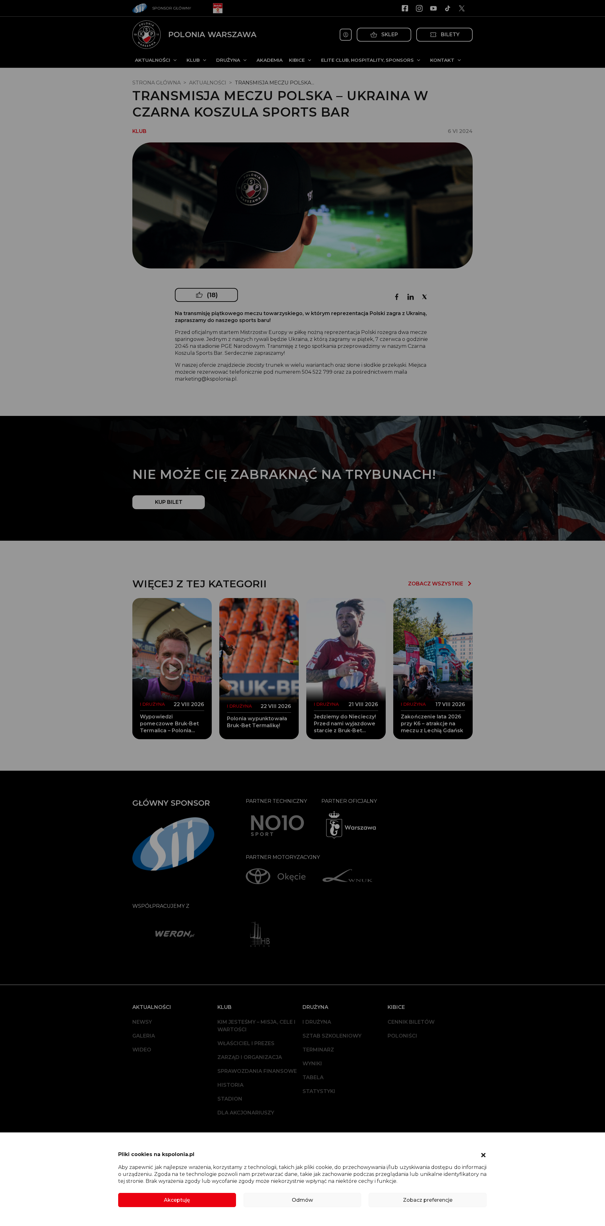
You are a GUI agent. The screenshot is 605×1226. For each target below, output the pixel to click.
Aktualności (152, 60)
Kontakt (442, 60)
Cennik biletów (411, 1022)
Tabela (313, 1077)
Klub (193, 60)
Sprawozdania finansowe (257, 1071)
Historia (230, 1085)
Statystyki (318, 1091)
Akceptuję (177, 1200)
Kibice (297, 60)
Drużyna (228, 60)
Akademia (269, 60)
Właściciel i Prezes (245, 1043)
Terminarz (318, 1050)
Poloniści (402, 1036)
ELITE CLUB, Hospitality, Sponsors (367, 60)
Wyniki (312, 1064)
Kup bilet (168, 502)
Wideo (141, 1050)
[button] (483, 1154)
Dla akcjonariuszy (245, 1113)
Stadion (229, 1099)
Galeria (143, 1036)
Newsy (142, 1022)
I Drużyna (316, 1022)
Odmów (302, 1200)
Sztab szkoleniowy (331, 1036)
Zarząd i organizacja (249, 1057)
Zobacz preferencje (427, 1200)
